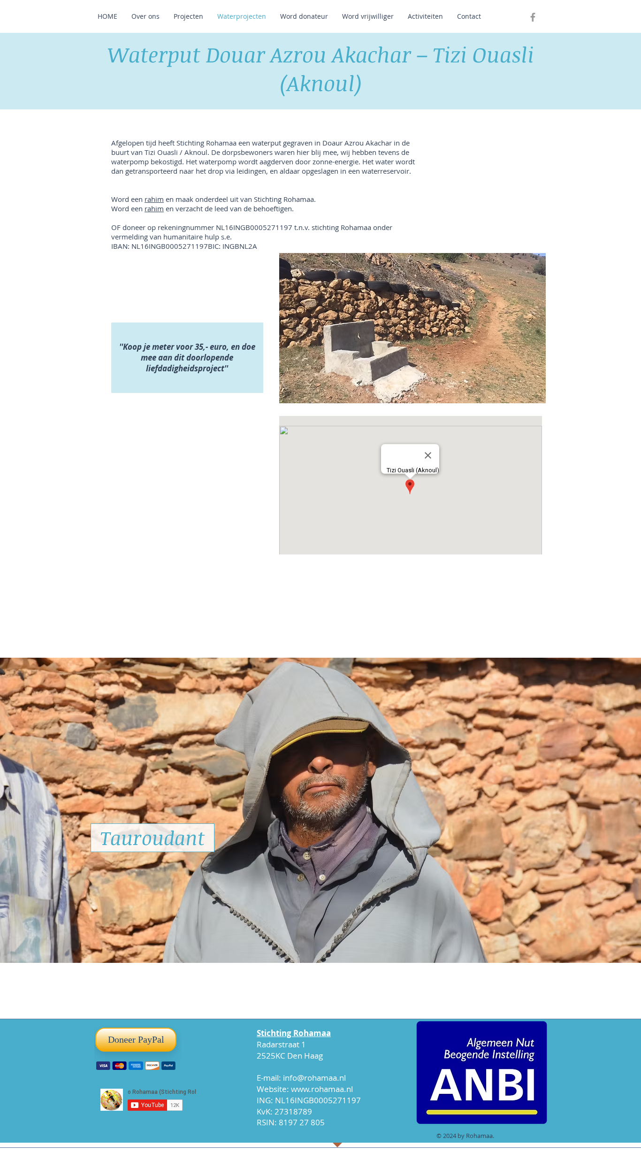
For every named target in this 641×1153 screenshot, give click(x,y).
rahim (154, 199)
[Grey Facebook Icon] (533, 17)
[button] (412, 328)
